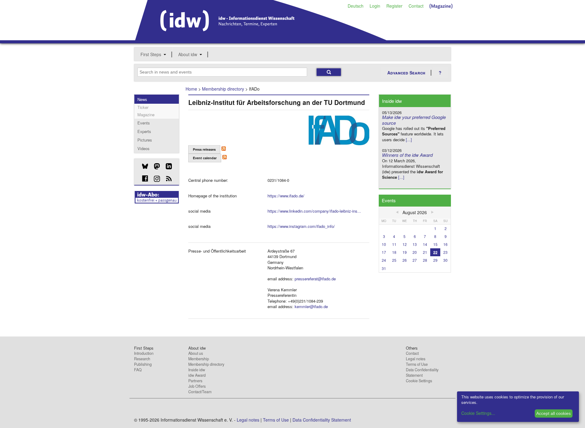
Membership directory (223, 89)
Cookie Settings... (478, 413)
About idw (187, 54)
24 (384, 260)
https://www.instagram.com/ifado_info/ (301, 226)
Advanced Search (406, 73)
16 (445, 244)
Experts (144, 131)
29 (435, 260)
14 (425, 244)
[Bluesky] (142, 166)
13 (415, 244)
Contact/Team (199, 391)
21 (425, 252)
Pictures (144, 140)
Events (143, 123)
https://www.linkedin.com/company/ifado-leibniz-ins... (314, 211)
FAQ (138, 369)
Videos (143, 148)
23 (445, 252)
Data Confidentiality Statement (422, 372)
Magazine (145, 114)
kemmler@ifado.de (311, 306)
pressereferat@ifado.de (315, 279)
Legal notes (415, 358)
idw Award (197, 375)
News (142, 99)
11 (394, 244)
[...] (409, 139)
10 (384, 244)
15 (435, 244)
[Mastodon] (154, 166)
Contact (416, 6)
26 (404, 260)
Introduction (144, 353)
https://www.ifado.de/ (286, 196)
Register (394, 6)
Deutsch (355, 6)
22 (435, 252)
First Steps (150, 54)
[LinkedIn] (166, 166)
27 (415, 260)
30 (445, 260)
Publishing (143, 364)
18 (394, 252)
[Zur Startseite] (261, 38)
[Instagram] (154, 179)
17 (384, 252)
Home (191, 89)
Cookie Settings (419, 380)
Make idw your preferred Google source (414, 120)
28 (425, 260)
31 (384, 268)
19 (404, 252)
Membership (198, 358)
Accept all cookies (553, 413)
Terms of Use (417, 364)
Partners (195, 380)
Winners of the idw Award (407, 155)
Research (142, 358)
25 (394, 260)
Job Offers (197, 386)
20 (415, 252)
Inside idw (196, 369)
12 (404, 244)
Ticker (142, 107)
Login (375, 6)
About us (195, 353)
